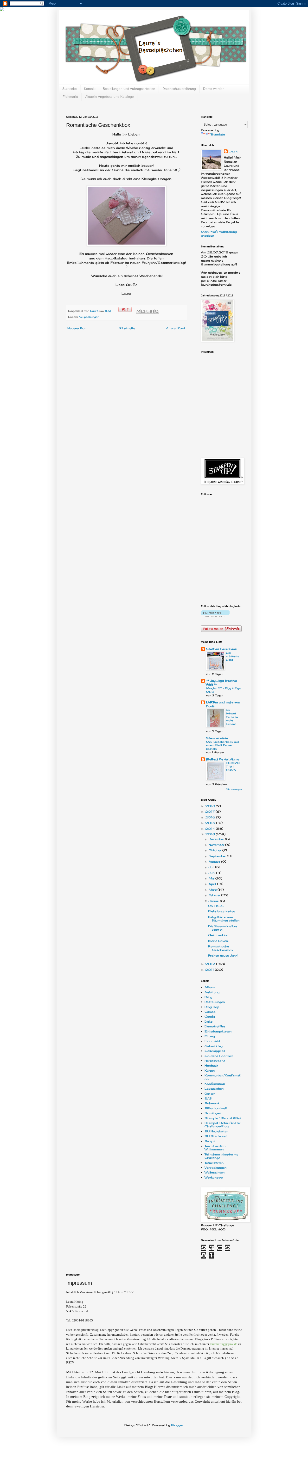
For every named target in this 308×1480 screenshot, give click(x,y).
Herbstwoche (215, 1060)
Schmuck (212, 1103)
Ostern (210, 1093)
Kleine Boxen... (218, 941)
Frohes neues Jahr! (222, 955)
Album (210, 987)
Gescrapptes (215, 1051)
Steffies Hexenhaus (221, 649)
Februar (215, 895)
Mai (212, 878)
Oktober (215, 850)
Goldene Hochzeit (219, 1056)
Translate (218, 134)
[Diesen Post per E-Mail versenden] (138, 311)
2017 (210, 811)
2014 (210, 828)
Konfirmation (215, 1084)
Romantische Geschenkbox (220, 948)
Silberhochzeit (216, 1108)
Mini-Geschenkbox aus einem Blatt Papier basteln (222, 745)
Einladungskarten (221, 911)
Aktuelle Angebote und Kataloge (109, 96)
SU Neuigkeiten (216, 1131)
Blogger (177, 1425)
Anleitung (212, 992)
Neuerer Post (77, 328)
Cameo (210, 1011)
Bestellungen (215, 1002)
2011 (210, 969)
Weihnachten (215, 1172)
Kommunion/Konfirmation (223, 1077)
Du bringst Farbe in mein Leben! (232, 717)
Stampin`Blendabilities (223, 1118)
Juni (212, 873)
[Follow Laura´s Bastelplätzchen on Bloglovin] (215, 616)
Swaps (210, 1141)
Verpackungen (89, 317)
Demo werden (214, 89)
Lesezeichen (214, 1088)
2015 (210, 823)
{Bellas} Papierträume (222, 759)
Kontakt (90, 89)
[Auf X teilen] (147, 311)
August (215, 861)
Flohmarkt (70, 96)
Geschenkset (218, 935)
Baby (208, 997)
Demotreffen (215, 1026)
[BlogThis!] (143, 311)
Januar (214, 901)
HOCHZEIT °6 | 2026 (233, 766)
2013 (210, 834)
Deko (209, 1021)
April (213, 884)
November (217, 845)
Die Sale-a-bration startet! (222, 927)
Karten (210, 1070)
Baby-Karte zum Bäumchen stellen (223, 918)
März (213, 889)
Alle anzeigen (233, 789)
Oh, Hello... (216, 906)
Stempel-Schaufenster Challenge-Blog (223, 1124)
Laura (94, 311)
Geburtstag (214, 1046)
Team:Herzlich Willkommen (215, 1147)
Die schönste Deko (232, 656)
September (218, 856)
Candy (210, 1016)
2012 (210, 964)
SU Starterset (216, 1136)
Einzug (210, 1036)
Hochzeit (211, 1065)
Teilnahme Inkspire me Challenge (221, 1156)
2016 (210, 817)
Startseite (69, 89)
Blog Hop (212, 1007)
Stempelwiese (217, 738)
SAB (208, 1098)
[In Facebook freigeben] (152, 311)
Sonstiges (213, 1113)
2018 (210, 806)
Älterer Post (175, 328)
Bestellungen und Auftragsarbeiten (129, 89)
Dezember (217, 839)
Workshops (214, 1177)
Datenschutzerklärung (179, 89)
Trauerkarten (214, 1163)
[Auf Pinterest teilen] (156, 311)
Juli (212, 867)
